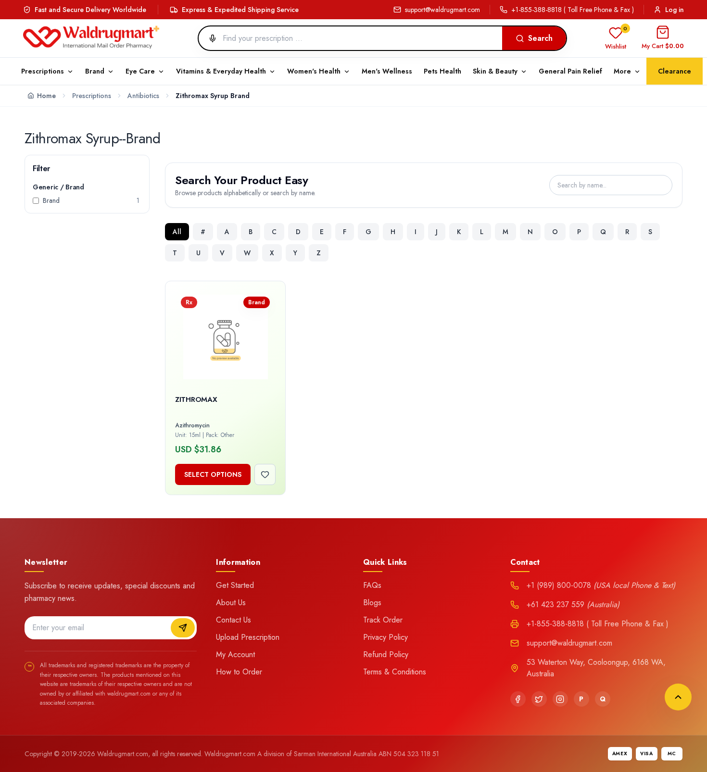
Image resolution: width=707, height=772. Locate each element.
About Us (231, 602)
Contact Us (233, 619)
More (622, 71)
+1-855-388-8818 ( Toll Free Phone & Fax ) (572, 9)
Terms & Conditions (394, 671)
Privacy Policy (385, 637)
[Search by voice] (209, 38)
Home (46, 95)
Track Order (383, 619)
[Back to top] (678, 697)
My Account (235, 654)
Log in (674, 9)
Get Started (235, 585)
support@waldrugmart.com (442, 9)
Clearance (674, 71)
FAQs (372, 585)
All (177, 232)
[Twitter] (539, 699)
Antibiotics (143, 95)
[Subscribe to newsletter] (183, 627)
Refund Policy (385, 654)
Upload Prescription (247, 637)
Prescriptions (91, 95)
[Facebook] (518, 699)
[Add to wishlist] (265, 474)
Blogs (372, 602)
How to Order (239, 671)
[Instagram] (560, 699)
